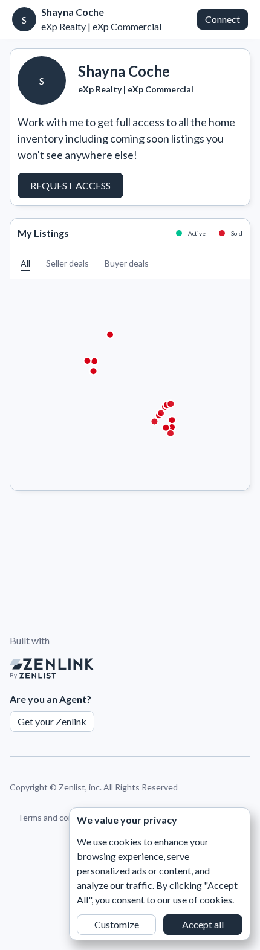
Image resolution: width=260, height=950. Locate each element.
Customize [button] (116, 924)
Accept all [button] (203, 924)
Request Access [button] (70, 185)
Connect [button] (222, 19)
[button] (25, 263)
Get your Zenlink (52, 721)
